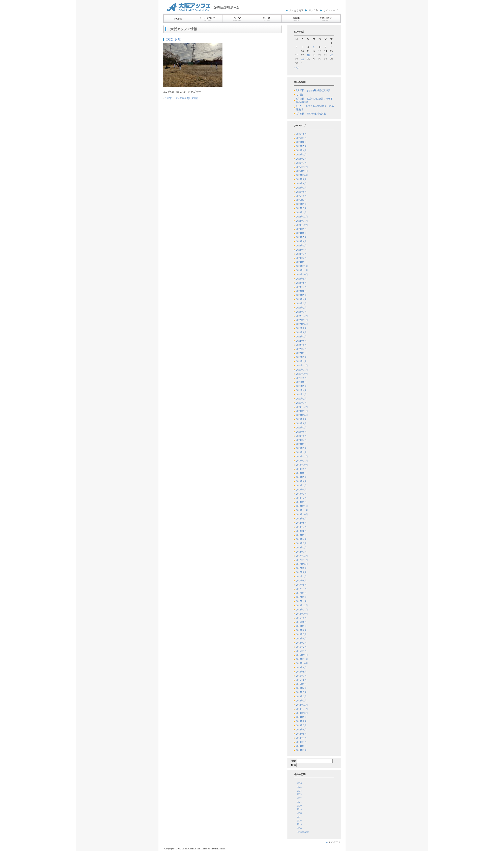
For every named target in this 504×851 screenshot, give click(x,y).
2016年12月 (302, 605)
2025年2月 (301, 208)
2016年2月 (301, 647)
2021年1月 (301, 402)
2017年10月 (302, 564)
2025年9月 (301, 179)
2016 (299, 820)
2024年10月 (302, 225)
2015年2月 (301, 696)
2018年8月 (301, 522)
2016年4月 (301, 638)
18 (308, 55)
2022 (299, 798)
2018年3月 (301, 543)
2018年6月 (301, 531)
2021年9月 (301, 378)
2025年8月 (301, 183)
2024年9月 (301, 229)
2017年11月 (302, 560)
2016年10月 (302, 613)
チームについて (207, 18)
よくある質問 (296, 10)
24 (302, 59)
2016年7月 (301, 626)
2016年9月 (301, 618)
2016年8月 (301, 622)
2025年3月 (301, 204)
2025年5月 (301, 196)
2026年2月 (301, 158)
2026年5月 (301, 146)
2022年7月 (301, 336)
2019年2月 (301, 498)
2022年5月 (301, 345)
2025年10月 (302, 175)
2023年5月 (301, 295)
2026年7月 (301, 138)
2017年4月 (301, 589)
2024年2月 (301, 258)
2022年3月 (301, 353)
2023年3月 (301, 303)
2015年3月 (301, 692)
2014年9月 (301, 717)
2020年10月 (302, 415)
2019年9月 (301, 469)
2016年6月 (301, 630)
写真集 (296, 18)
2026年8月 (301, 134)
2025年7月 (301, 187)
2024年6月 (301, 241)
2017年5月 (301, 584)
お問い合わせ (326, 18)
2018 (299, 813)
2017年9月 (301, 568)
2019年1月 (301, 502)
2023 (299, 794)
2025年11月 (302, 171)
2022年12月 (302, 316)
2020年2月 (301, 448)
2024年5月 (301, 245)
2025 (299, 787)
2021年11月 (302, 369)
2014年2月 (301, 746)
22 (331, 55)
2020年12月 (302, 407)
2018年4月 (301, 539)
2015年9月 (301, 667)
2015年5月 (301, 684)
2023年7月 (301, 287)
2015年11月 (302, 659)
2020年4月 (301, 440)
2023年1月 (301, 311)
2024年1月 (301, 262)
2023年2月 (301, 307)
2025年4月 (301, 200)
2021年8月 (301, 382)
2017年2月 (301, 597)
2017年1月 (301, 601)
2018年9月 (301, 518)
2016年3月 (301, 642)
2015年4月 (301, 688)
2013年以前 (303, 832)
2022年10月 (302, 324)
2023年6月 (301, 291)
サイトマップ (330, 10)
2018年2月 (301, 547)
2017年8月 (301, 572)
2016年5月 (301, 634)
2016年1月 (301, 651)
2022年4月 (301, 349)
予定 (237, 18)
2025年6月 (301, 191)
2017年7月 (301, 576)
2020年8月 (301, 423)
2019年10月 (302, 465)
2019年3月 (301, 493)
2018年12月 (302, 506)
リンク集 (313, 10)
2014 (299, 828)
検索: (293, 761)
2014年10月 (302, 713)
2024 (299, 790)
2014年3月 (301, 742)
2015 (299, 824)
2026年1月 (301, 163)
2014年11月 (302, 709)
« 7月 (297, 67)
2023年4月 (301, 299)
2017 (299, 817)
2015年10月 (302, 663)
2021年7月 (301, 386)
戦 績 (267, 18)
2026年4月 (301, 150)
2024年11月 (302, 220)
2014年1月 (301, 750)
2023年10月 (302, 274)
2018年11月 (302, 510)
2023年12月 (302, 266)
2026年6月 (301, 142)
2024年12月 (302, 216)
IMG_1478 (173, 39)
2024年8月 (301, 233)
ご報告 (299, 94)
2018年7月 (301, 527)
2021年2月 (301, 398)
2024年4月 (301, 249)
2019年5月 (301, 485)
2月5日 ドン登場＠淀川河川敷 (181, 98)
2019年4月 (301, 489)
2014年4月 (301, 738)
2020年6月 (301, 431)
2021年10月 (302, 374)
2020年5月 (301, 436)
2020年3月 (301, 444)
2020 (299, 805)
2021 (299, 802)
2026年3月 (301, 154)
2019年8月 (301, 473)
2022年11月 (302, 320)
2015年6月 (301, 680)
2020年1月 (301, 452)
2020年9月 (301, 419)
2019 (299, 809)
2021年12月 (302, 365)
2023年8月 (301, 282)
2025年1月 (301, 212)
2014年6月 (301, 729)
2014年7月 (301, 725)
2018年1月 (301, 551)
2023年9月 (301, 278)
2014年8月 (301, 721)
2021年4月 (301, 390)
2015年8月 (301, 671)
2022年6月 (301, 340)
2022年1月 (301, 361)
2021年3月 (301, 394)
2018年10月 (302, 514)
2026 (299, 783)
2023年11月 (302, 270)
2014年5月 (301, 733)
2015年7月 (301, 675)
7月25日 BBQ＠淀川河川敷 (311, 113)
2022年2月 (301, 357)
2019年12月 (302, 456)
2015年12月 (302, 655)
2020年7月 (301, 427)
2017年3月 (301, 593)
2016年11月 (302, 609)
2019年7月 (301, 477)
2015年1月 (301, 700)
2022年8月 (301, 332)
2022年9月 (301, 328)
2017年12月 (302, 556)
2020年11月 (302, 411)
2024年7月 (301, 237)
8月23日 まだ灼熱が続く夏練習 (313, 90)
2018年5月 (301, 535)
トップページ (178, 18)
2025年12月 (302, 167)
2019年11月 (302, 460)
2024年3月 (301, 254)
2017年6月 (301, 580)
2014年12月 (302, 704)
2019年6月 (301, 481)
